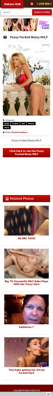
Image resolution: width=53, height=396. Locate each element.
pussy (6, 127)
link (50, 351)
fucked (15, 123)
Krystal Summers (19, 132)
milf (23, 123)
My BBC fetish (26, 238)
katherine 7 (26, 327)
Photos (31, 123)
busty (6, 123)
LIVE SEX (44, 3)
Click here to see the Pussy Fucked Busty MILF (26, 152)
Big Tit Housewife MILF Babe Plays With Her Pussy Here (26, 283)
